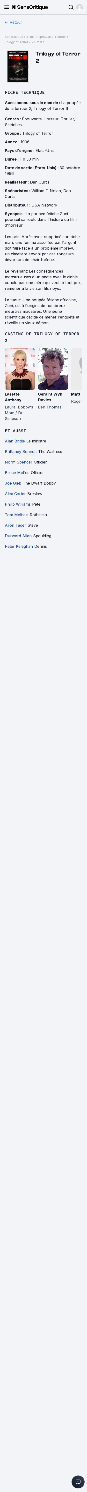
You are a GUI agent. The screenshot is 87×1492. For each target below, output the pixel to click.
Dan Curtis (39, 182)
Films (31, 37)
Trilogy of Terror (37, 133)
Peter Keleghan (19, 546)
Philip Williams (18, 504)
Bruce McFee (17, 472)
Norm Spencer (18, 462)
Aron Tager (15, 525)
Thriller (67, 119)
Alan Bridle (15, 441)
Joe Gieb (13, 483)
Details (39, 42)
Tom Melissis (16, 514)
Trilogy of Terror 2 (17, 42)
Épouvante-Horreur (52, 37)
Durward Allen (18, 535)
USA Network (44, 205)
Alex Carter (15, 493)
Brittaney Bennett (21, 451)
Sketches (13, 124)
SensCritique (14, 37)
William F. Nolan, (47, 190)
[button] (79, 7)
